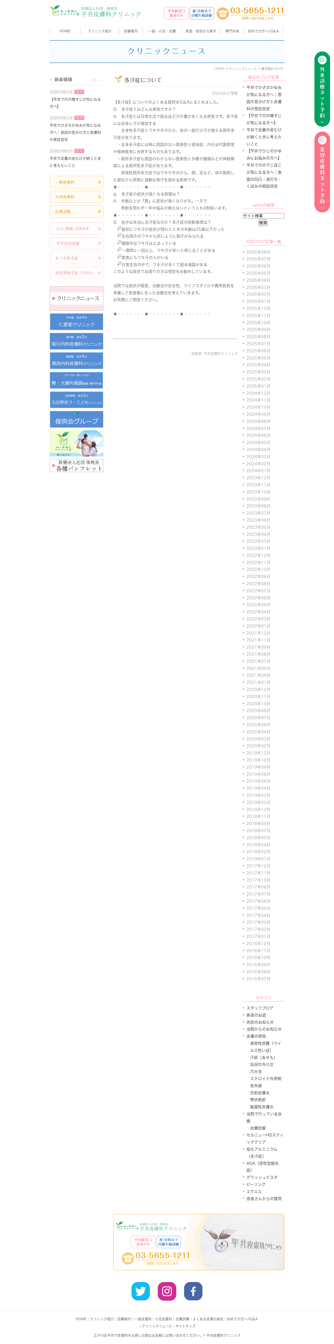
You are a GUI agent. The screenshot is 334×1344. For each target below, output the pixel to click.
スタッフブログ (259, 1008)
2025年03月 (258, 372)
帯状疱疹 (258, 1100)
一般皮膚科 (143, 1319)
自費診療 (258, 1128)
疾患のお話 (256, 1015)
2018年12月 (258, 810)
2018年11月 (258, 816)
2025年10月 (258, 323)
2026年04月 (258, 280)
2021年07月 (258, 661)
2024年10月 (258, 407)
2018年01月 (258, 859)
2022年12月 (258, 555)
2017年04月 (258, 915)
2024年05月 (258, 442)
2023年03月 (258, 541)
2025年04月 (258, 365)
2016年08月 (258, 972)
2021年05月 (258, 668)
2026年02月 (258, 294)
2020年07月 (258, 718)
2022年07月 (258, 591)
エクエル (254, 1192)
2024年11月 (258, 400)
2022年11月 (258, 563)
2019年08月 (258, 774)
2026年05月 (258, 273)
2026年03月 (258, 287)
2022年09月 (258, 577)
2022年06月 (258, 598)
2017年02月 (258, 929)
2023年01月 (258, 548)
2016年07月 (258, 979)
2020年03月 (258, 739)
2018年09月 (258, 824)
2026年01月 (258, 301)
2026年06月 (258, 266)
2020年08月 (258, 711)
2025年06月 (258, 351)
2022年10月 (258, 569)
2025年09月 (258, 330)
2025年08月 (258, 337)
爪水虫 (256, 1071)
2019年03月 (258, 795)
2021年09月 (258, 647)
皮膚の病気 (256, 1036)
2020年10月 (258, 704)
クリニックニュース (157, 1326)
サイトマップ (185, 1326)
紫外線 (256, 1086)
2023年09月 (258, 499)
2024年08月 (258, 421)
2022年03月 (258, 619)
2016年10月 (258, 958)
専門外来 (232, 31)
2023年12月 (258, 478)
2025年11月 (258, 316)
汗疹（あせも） (264, 1058)
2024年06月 (258, 435)
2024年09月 (258, 414)
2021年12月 (258, 633)
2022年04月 (258, 612)
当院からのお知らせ (264, 1029)
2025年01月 (258, 386)
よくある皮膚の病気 (208, 1319)
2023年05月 (258, 527)
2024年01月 (258, 471)
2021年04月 (258, 675)
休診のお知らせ (260, 1022)
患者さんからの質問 (264, 1199)
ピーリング (256, 1184)
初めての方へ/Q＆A (242, 1319)
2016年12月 (258, 944)
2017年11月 (258, 873)
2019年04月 (258, 788)
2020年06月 (258, 725)
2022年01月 (258, 626)
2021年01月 (258, 682)
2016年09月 (258, 965)
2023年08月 (258, 506)
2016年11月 (258, 951)
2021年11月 (258, 640)
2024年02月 (258, 464)
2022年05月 (258, 605)
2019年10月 (258, 760)
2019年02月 (258, 802)
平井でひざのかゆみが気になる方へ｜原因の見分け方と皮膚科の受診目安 (75, 132)
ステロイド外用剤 (265, 1079)
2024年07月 (258, 429)
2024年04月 (258, 450)
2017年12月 (258, 866)
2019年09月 (258, 767)
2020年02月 (258, 746)
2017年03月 (258, 922)
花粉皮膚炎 (260, 1093)
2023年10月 (258, 492)
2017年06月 (258, 901)
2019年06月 (258, 781)
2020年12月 (258, 689)
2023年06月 (258, 520)
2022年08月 (258, 584)
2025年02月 (258, 379)
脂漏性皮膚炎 (262, 1107)
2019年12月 (258, 753)
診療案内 (131, 31)
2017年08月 (258, 887)
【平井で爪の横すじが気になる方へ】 (75, 103)
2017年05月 (258, 908)
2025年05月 (258, 358)
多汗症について (143, 80)
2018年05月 (258, 838)
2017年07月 (258, 894)
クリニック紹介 (102, 1319)
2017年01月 (258, 936)
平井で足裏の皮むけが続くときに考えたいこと (264, 137)
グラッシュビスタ (262, 1177)
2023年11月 (258, 485)
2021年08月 (258, 654)
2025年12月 (258, 308)
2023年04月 (258, 534)
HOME (65, 31)
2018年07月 (258, 831)
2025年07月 (258, 344)
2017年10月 (258, 880)
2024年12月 (258, 393)
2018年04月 (258, 845)
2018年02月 (258, 852)
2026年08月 (258, 252)
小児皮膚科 (163, 1319)
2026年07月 (258, 259)
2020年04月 (258, 732)
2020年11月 (258, 697)
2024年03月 (258, 457)
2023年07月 (258, 513)
